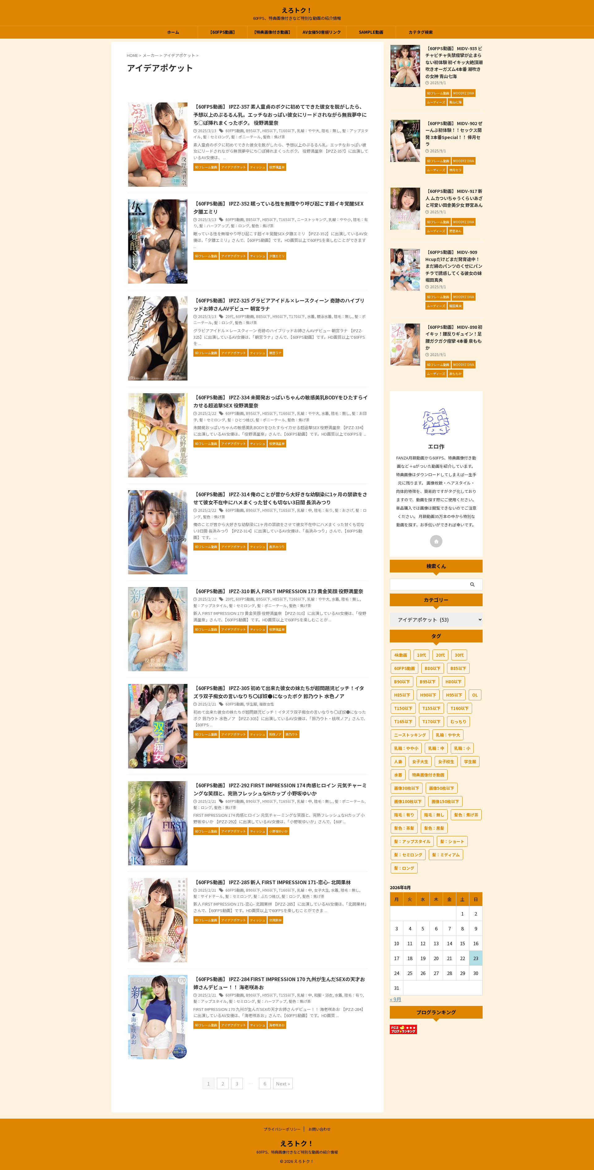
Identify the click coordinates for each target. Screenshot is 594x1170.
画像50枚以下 (441, 788)
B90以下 (253, 510)
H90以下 (280, 316)
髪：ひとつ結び (240, 419)
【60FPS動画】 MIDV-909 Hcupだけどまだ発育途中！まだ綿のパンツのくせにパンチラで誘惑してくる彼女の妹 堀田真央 (453, 266)
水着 (311, 316)
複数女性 (266, 704)
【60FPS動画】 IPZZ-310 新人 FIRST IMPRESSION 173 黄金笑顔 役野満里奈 (278, 591)
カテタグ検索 (421, 32)
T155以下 (287, 995)
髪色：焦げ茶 (274, 136)
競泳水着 (324, 316)
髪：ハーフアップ (214, 225)
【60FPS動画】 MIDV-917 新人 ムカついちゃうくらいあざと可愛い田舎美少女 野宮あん (454, 198)
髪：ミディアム (446, 855)
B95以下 (253, 130)
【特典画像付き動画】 (272, 32)
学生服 (251, 704)
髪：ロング (240, 225)
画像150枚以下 (445, 801)
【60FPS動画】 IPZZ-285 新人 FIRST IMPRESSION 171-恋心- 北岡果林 (272, 882)
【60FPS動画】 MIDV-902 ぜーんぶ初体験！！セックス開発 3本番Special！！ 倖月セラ (453, 133)
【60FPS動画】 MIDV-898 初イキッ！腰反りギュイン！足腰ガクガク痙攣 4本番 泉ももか (453, 337)
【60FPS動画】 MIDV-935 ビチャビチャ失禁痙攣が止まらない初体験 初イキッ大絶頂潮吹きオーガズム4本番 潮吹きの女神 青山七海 (454, 62)
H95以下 (269, 995)
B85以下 (253, 219)
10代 (421, 655)
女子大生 (321, 890)
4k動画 (400, 655)
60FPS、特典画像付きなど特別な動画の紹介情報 (297, 1152)
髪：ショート (452, 841)
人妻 (398, 761)
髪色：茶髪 (404, 828)
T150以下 (403, 708)
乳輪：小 (462, 748)
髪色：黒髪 (434, 828)
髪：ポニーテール (246, 136)
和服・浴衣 (323, 995)
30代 (459, 655)
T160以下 (287, 130)
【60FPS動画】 (222, 32)
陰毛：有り (323, 510)
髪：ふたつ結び (266, 896)
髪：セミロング (216, 136)
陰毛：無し (330, 130)
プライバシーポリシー (282, 1129)
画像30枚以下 (406, 788)
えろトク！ (297, 10)
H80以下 (454, 682)
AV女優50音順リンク (322, 32)
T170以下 (297, 316)
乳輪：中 (304, 510)
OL (475, 695)
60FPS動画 (235, 130)
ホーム (173, 32)
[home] (436, 541)
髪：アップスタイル (210, 605)
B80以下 (433, 668)
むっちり (458, 721)
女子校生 (446, 761)
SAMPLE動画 (371, 32)
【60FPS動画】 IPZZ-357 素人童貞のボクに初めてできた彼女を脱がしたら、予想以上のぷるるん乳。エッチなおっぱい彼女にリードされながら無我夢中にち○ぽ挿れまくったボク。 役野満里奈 (280, 114)
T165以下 (287, 219)
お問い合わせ (319, 1129)
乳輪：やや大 (308, 130)
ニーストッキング (311, 219)
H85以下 (269, 130)
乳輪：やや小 (340, 219)
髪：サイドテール (208, 896)
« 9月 (395, 999)
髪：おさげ (344, 510)
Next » (283, 1083)
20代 (230, 316)
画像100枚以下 (408, 801)
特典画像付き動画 (428, 775)
